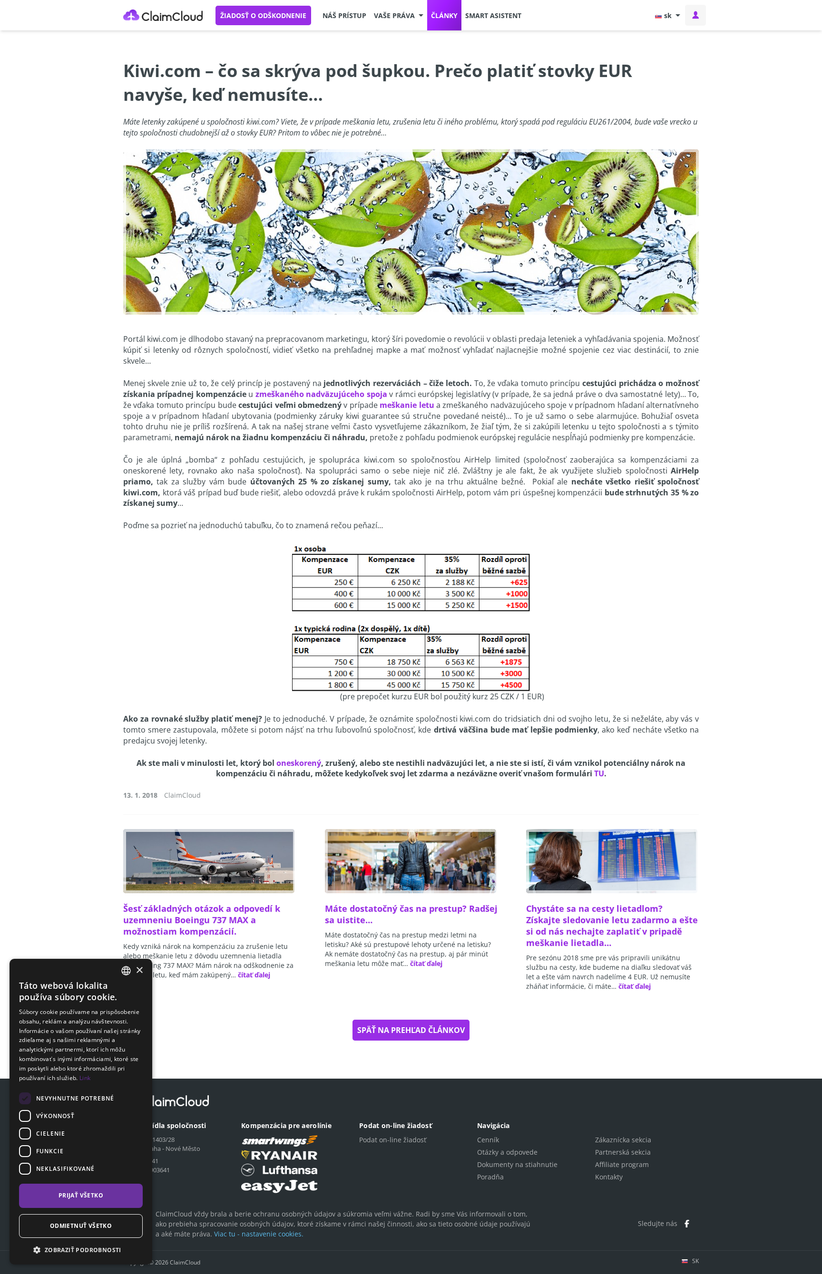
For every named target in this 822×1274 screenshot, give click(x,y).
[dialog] (81, 1111)
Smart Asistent (493, 15)
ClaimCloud (163, 15)
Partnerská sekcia (623, 1152)
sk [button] (668, 15)
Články (444, 15)
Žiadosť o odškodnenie (263, 15)
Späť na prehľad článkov (411, 1030)
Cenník (488, 1139)
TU (599, 773)
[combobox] (126, 970)
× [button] (139, 970)
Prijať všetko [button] (81, 1195)
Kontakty (609, 1176)
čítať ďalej (254, 974)
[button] (398, 15)
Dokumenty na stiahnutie (517, 1164)
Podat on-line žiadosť (392, 1139)
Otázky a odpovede (507, 1152)
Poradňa (490, 1176)
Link (84, 1078)
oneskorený (298, 763)
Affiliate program (622, 1164)
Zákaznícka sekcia (623, 1139)
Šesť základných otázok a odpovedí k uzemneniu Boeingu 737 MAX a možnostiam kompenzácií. (201, 920)
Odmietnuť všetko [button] (81, 1226)
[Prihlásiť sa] (695, 15)
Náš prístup (344, 15)
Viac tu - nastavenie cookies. (258, 1233)
